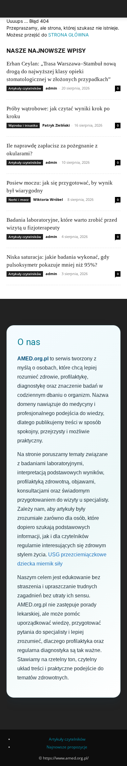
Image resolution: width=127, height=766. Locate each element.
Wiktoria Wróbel (48, 199)
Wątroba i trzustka (23, 125)
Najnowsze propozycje (67, 747)
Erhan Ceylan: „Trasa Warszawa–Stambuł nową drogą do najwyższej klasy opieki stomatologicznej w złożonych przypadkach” (61, 71)
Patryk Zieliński (56, 125)
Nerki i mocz (18, 199)
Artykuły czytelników (24, 88)
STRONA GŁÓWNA (68, 34)
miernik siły (49, 563)
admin (51, 88)
